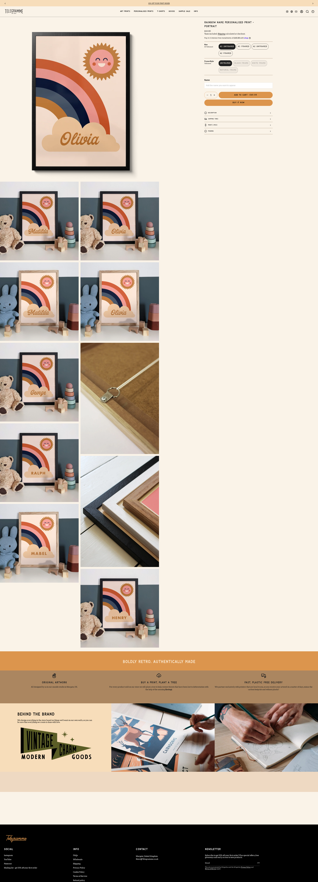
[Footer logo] (16, 838)
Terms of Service (80, 876)
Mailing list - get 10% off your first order (20, 868)
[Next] (313, 3)
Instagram (8, 855)
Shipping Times (213, 119)
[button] (125, 11)
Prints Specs (212, 125)
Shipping (221, 34)
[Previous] (5, 3)
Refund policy (79, 880)
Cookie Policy (78, 872)
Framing (211, 131)
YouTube (7, 859)
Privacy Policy (79, 868)
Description (212, 113)
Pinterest (8, 864)
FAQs (75, 855)
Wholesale (77, 859)
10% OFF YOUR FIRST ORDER (159, 3)
